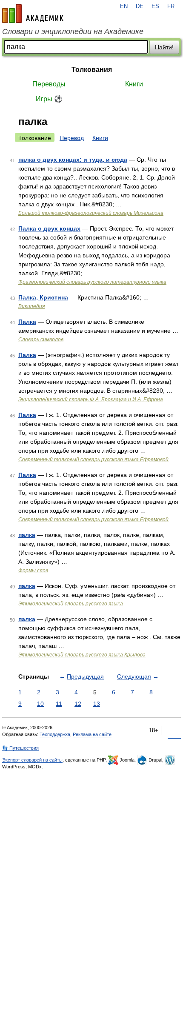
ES (155, 6)
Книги (134, 84)
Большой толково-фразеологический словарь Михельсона (90, 213)
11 (59, 703)
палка (26, 534)
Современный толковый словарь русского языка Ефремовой (93, 459)
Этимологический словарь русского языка (70, 604)
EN (124, 6)
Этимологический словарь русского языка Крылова (82, 655)
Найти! (164, 47)
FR (170, 6)
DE (139, 6)
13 (96, 703)
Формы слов (33, 571)
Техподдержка (55, 734)
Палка (27, 321)
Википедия (31, 306)
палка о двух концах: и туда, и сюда (72, 159)
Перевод (72, 137)
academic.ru (32, 13)
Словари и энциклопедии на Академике (72, 31)
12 (77, 703)
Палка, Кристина (43, 297)
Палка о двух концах (49, 228)
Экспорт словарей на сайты (32, 759)
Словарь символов (40, 339)
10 (40, 703)
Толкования (91, 69)
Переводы (49, 84)
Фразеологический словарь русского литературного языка (92, 282)
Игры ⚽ (49, 99)
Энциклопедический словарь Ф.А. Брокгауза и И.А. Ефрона (90, 399)
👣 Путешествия (20, 747)
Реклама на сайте (92, 734)
